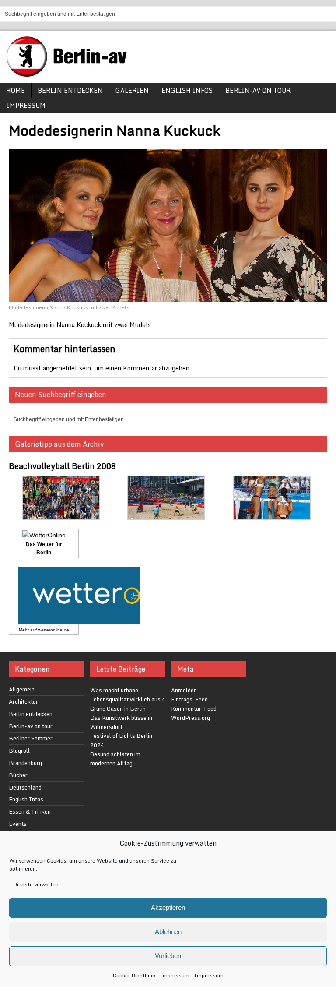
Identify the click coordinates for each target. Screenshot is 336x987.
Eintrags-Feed (189, 699)
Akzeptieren (168, 907)
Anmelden (184, 690)
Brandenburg (25, 763)
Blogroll (19, 750)
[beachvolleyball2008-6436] (272, 515)
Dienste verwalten (36, 884)
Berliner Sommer (30, 738)
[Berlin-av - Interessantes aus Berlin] (70, 74)
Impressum (174, 975)
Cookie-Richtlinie (134, 975)
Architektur (23, 701)
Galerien (132, 90)
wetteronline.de (53, 629)
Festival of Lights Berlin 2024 (121, 740)
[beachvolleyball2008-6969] (166, 515)
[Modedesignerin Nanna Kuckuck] (168, 297)
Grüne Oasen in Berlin (118, 708)
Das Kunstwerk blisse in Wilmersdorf (121, 722)
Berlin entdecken (70, 90)
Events (18, 823)
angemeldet (60, 368)
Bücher (18, 775)
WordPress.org (190, 718)
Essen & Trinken (30, 811)
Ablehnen (168, 931)
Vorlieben (168, 955)
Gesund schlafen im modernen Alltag (115, 758)
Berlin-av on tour (257, 90)
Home (15, 90)
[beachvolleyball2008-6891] (61, 515)
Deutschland (25, 787)
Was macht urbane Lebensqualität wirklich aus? (127, 694)
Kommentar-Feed (194, 708)
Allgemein (22, 689)
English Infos (187, 90)
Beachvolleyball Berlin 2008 (62, 465)
